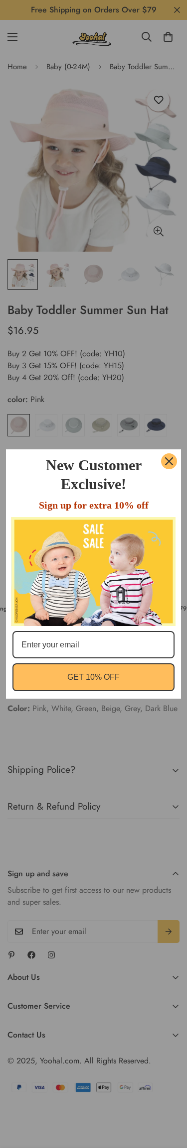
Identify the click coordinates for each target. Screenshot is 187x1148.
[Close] (169, 461)
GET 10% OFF (93, 677)
